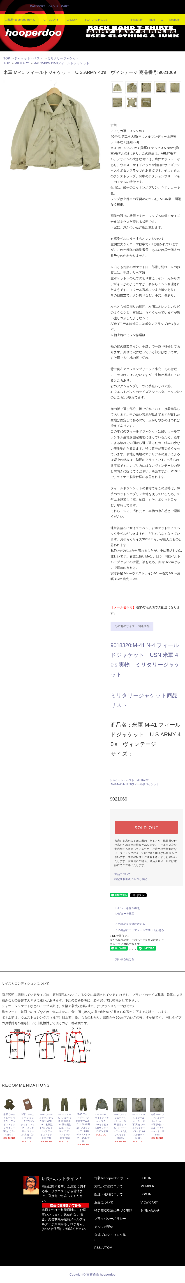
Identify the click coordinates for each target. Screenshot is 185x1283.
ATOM (107, 1247)
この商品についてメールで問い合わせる (139, 930)
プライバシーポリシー (110, 1218)
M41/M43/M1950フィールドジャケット (61, 63)
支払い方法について (108, 1186)
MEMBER (147, 1186)
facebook (174, 19)
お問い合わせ (150, 1210)
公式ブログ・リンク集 (110, 1235)
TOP (6, 58)
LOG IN (146, 1178)
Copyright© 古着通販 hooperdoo (92, 1274)
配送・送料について (108, 1194)
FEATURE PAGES (96, 19)
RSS (97, 1247)
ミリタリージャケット (63, 58)
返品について (122, 874)
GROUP (53, 6)
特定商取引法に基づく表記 (130, 879)
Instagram (137, 19)
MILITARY (21, 63)
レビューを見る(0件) (127, 908)
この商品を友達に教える (130, 924)
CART (65, 6)
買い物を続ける (124, 959)
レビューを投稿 (124, 913)
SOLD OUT (146, 827)
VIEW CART (149, 1202)
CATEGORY (37, 6)
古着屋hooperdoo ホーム (20, 19)
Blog (152, 19)
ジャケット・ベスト (28, 58)
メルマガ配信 (103, 1226)
